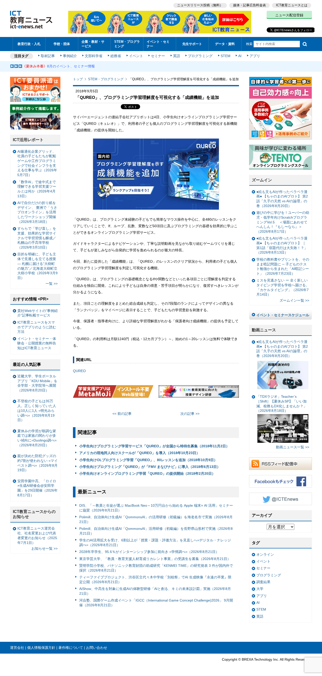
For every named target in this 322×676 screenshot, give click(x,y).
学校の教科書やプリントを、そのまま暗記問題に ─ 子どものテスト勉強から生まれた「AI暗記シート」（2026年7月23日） (282, 266)
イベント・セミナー (158, 44)
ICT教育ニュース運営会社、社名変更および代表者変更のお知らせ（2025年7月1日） (37, 535)
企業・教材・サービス (93, 44)
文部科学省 (93, 56)
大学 (259, 589)
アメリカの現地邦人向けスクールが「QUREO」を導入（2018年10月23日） (139, 453)
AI (240, 56)
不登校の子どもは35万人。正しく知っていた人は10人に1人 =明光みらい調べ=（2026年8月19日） (36, 410)
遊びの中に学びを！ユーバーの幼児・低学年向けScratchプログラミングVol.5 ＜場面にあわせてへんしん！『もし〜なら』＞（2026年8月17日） (282, 222)
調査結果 (263, 582)
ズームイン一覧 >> (294, 300)
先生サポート (192, 44)
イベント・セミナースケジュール (282, 315)
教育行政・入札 (29, 44)
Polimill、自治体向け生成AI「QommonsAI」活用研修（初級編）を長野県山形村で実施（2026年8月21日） (156, 531)
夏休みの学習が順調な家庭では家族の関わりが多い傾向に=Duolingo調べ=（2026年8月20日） (37, 438)
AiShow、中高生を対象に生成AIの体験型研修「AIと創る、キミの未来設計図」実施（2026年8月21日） (155, 591)
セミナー (158, 56)
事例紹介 (70, 56)
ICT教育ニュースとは (291, 5)
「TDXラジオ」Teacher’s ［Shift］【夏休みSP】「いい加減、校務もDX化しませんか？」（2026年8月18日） (281, 403)
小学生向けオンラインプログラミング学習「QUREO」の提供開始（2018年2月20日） (147, 473)
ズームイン (262, 180)
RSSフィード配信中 (280, 463)
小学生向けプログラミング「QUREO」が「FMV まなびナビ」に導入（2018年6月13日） (149, 467)
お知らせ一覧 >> (44, 548)
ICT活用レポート (28, 140)
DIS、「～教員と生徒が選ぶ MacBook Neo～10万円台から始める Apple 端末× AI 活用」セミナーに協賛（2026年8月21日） (156, 507)
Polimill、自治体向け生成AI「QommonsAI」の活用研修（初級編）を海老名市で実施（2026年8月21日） (156, 519)
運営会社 (17, 648)
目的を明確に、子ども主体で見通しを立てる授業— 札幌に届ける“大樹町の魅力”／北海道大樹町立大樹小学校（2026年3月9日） (37, 266)
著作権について (70, 648)
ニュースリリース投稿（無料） (200, 5)
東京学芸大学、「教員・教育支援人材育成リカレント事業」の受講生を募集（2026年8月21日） (155, 559)
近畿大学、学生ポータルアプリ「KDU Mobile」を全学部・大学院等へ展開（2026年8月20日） (37, 383)
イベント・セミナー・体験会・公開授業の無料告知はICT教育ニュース (36, 343)
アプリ (255, 56)
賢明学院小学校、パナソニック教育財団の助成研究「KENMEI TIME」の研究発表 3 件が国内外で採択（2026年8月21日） (156, 568)
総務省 (115, 56)
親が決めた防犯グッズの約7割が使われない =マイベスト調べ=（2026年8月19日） (37, 463)
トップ (78, 79)
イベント (136, 56)
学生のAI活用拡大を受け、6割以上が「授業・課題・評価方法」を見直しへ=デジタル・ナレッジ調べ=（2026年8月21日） (155, 542)
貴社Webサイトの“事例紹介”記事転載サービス (37, 313)
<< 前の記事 (122, 414)
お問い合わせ (96, 648)
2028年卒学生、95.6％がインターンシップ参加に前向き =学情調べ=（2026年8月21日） (149, 552)
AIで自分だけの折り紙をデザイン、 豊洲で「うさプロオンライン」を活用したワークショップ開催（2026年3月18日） (37, 212)
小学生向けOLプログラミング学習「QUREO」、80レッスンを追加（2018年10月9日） (148, 460)
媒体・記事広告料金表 (249, 5)
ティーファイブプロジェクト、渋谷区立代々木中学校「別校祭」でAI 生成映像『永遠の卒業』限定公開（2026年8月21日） (155, 579)
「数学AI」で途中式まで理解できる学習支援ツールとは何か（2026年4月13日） (36, 189)
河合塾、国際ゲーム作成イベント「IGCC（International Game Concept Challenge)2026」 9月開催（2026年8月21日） (156, 602)
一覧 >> (52, 284)
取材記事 (48, 56)
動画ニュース (264, 330)
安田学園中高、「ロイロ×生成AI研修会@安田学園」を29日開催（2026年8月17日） (37, 488)
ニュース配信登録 (289, 15)
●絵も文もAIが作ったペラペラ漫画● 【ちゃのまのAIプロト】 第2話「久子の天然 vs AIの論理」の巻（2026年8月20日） (282, 199)
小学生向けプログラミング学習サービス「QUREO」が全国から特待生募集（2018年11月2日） (154, 446)
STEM (225, 56)
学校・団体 (62, 44)
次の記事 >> (189, 414)
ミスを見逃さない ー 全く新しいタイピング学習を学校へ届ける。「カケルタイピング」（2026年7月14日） (282, 287)
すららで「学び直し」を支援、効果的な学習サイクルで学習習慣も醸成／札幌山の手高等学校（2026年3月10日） (36, 237)
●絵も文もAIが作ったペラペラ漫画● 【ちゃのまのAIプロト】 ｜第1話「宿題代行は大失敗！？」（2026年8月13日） (282, 245)
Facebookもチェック (280, 481)
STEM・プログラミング (127, 44)
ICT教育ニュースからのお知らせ (34, 514)
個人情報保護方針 (41, 648)
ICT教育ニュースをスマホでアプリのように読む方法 (36, 327)
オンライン (265, 554)
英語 (176, 56)
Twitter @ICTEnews (280, 499)
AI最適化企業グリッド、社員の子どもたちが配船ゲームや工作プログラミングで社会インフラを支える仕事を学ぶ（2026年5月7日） (37, 163)
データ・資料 (225, 44)
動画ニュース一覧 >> (292, 447)
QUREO (79, 371)
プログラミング (200, 56)
